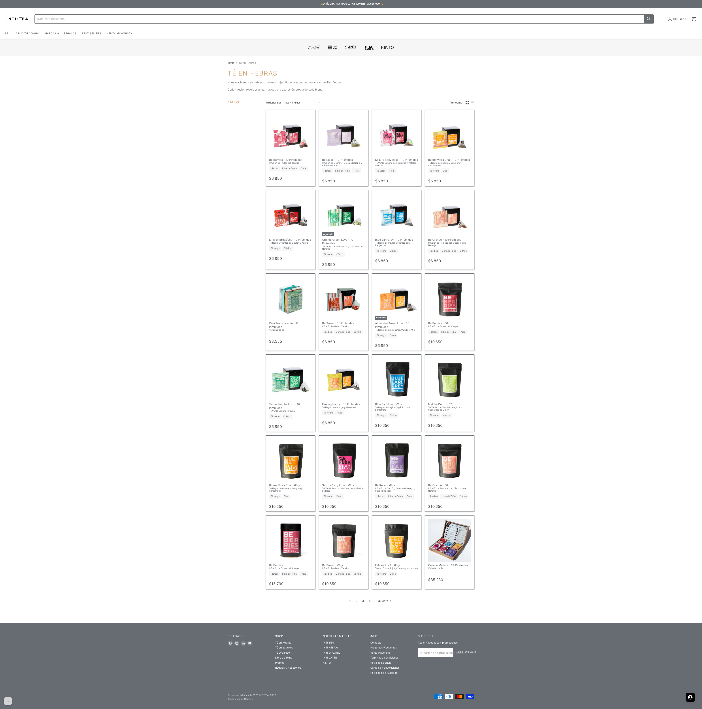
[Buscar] (649, 19)
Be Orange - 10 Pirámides (444, 239)
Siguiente (382, 601)
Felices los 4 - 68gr (387, 565)
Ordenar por (273, 102)
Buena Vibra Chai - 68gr (284, 485)
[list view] (472, 102)
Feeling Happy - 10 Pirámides (341, 404)
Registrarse (467, 652)
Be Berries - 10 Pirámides (285, 159)
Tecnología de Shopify (240, 698)
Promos (279, 662)
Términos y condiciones (384, 657)
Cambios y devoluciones (384, 667)
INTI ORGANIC (332, 652)
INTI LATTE (330, 657)
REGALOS (70, 33)
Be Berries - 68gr (439, 323)
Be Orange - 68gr (439, 485)
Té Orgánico (282, 652)
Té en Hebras (283, 642)
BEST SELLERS (91, 33)
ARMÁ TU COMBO (27, 33)
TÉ (7, 33)
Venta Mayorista (380, 652)
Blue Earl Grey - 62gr (388, 404)
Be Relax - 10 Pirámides (337, 159)
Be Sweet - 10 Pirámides (338, 323)
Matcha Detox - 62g (441, 404)
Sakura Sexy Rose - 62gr (338, 485)
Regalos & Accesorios (288, 667)
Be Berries (276, 565)
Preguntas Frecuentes (383, 647)
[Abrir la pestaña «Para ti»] (690, 697)
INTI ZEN (328, 642)
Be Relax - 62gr (385, 485)
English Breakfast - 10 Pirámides (290, 239)
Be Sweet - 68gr (332, 565)
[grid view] (466, 102)
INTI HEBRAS (331, 647)
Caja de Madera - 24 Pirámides (448, 565)
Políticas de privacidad (384, 672)
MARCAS (51, 33)
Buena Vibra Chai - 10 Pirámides (449, 159)
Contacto (375, 642)
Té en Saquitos (284, 647)
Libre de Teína (283, 657)
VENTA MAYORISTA (119, 33)
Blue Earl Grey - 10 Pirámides (394, 239)
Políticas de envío (380, 662)
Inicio (231, 62)
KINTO (327, 662)
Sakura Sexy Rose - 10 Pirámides (396, 159)
